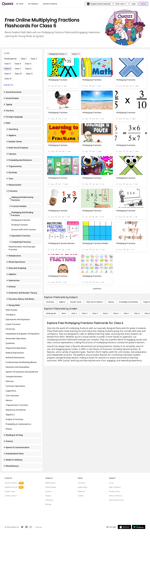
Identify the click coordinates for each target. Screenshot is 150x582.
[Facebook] (26, 527)
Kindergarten (10, 58)
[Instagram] (31, 527)
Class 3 (7, 63)
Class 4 (18, 63)
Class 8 (28, 68)
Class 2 (34, 58)
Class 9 (7, 73)
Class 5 (28, 63)
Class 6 (7, 68)
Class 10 (18, 73)
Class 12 (7, 78)
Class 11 (29, 73)
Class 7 (18, 68)
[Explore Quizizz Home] (7, 3)
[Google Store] (138, 527)
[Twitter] (22, 527)
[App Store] (124, 527)
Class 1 (24, 58)
